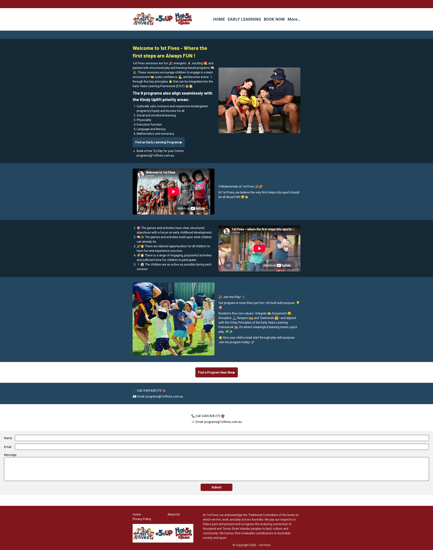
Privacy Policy (142, 519)
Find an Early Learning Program (157, 142)
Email (7, 447)
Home (137, 514)
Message (10, 455)
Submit (216, 487)
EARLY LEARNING (244, 19)
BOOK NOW (274, 19)
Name (8, 438)
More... (294, 19)
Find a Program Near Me (215, 372)
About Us (174, 514)
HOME (219, 19)
